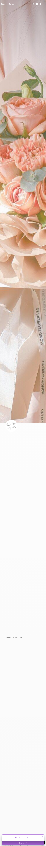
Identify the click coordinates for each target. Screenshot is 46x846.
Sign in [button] (22, 843)
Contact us (13, 4)
